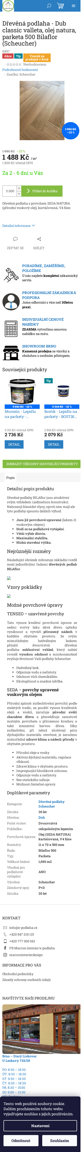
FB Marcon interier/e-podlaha (32, 948)
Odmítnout (20, 1140)
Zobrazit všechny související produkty (42, 464)
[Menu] (73, 5)
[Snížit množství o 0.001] (19, 193)
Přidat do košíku (45, 191)
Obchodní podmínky (17, 974)
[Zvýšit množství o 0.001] (19, 188)
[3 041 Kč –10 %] (22, 391)
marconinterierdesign (26, 955)
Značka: (21, 74)
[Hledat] (49, 5)
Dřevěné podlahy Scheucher (51, 803)
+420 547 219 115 (21, 934)
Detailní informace (16, 225)
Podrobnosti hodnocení (20, 69)
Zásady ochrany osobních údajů (26, 979)
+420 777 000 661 (22, 941)
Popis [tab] (10, 477)
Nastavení (40, 1125)
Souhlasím (59, 1140)
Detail (14, 444)
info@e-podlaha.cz (23, 927)
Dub (41, 817)
